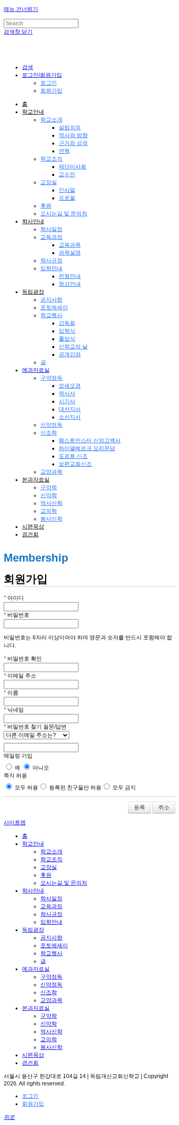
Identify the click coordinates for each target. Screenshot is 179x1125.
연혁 (64, 151)
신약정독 (51, 425)
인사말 (67, 190)
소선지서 (70, 417)
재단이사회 (72, 166)
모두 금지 (123, 787)
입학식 (67, 331)
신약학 (48, 495)
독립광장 (33, 292)
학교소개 (51, 119)
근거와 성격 (73, 143)
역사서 (67, 393)
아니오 (40, 768)
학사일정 (51, 229)
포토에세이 (54, 307)
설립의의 (70, 127)
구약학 (48, 487)
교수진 (67, 174)
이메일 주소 (20, 676)
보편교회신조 (75, 464)
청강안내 (70, 284)
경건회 (30, 534)
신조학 (48, 432)
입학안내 (51, 268)
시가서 (67, 401)
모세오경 (70, 386)
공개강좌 (70, 354)
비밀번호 (16, 615)
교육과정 (51, 237)
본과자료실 (36, 479)
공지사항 (51, 299)
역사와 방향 (73, 135)
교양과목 (51, 472)
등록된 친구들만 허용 (74, 787)
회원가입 (51, 90)
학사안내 (33, 221)
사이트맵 (15, 822)
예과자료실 (36, 370)
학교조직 (51, 159)
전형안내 (70, 276)
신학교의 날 (73, 346)
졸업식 (67, 339)
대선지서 (70, 409)
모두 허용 (25, 787)
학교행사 (51, 315)
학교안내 (33, 112)
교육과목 (70, 245)
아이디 (14, 598)
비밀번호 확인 (23, 658)
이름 (11, 693)
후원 (45, 206)
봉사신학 (51, 519)
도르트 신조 (73, 456)
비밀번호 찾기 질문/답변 (35, 727)
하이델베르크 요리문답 (87, 448)
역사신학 (51, 503)
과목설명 (70, 252)
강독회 (67, 323)
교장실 (48, 182)
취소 (163, 807)
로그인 (48, 83)
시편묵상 (33, 526)
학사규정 (51, 260)
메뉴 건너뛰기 (21, 9)
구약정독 (51, 378)
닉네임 (14, 710)
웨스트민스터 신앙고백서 (90, 440)
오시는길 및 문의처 (63, 213)
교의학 (48, 511)
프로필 (67, 198)
